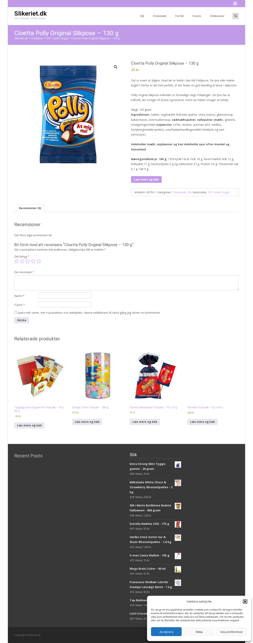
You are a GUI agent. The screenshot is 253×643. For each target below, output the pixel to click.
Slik (142, 16)
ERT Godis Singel (218, 192)
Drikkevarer (217, 16)
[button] (245, 601)
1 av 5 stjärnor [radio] (16, 261)
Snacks (196, 16)
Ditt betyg (21, 256)
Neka (199, 632)
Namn (19, 296)
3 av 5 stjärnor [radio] (27, 261)
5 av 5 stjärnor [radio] (38, 261)
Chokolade (159, 16)
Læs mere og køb (146, 179)
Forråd (179, 16)
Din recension (24, 272)
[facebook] (235, 4)
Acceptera (166, 632)
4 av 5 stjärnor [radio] (33, 261)
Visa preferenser (231, 632)
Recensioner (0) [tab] (30, 208)
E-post (19, 305)
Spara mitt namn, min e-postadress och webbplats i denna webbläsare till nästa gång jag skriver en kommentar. (89, 312)
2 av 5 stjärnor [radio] (22, 261)
